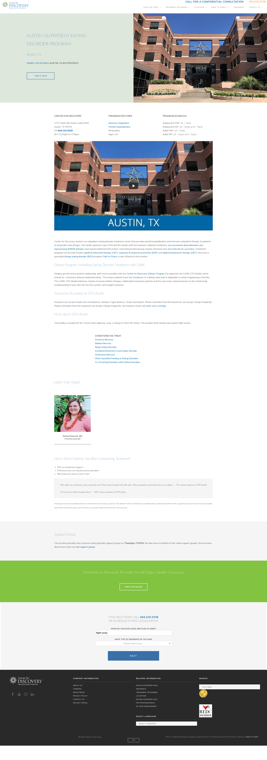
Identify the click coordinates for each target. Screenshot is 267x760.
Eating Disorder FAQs (147, 685)
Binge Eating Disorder (106, 347)
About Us (77, 685)
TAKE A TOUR (40, 76)
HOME (30, 63)
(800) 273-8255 (252, 737)
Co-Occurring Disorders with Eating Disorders (117, 362)
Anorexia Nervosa (104, 339)
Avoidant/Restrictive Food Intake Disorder (116, 350)
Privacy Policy (80, 696)
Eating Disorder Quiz (146, 699)
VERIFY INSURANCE (134, 587)
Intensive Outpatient (118, 123)
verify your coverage (155, 305)
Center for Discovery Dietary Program (145, 273)
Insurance (239, 7)
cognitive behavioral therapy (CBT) (100, 252)
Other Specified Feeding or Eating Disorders (116, 358)
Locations (199, 7)
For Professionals (145, 703)
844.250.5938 (149, 617)
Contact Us (254, 7)
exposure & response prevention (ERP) (138, 252)
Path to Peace (110, 256)
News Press (79, 692)
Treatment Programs (176, 7)
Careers (77, 689)
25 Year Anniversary (146, 706)
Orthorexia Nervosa (105, 354)
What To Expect (219, 7)
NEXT (133, 656)
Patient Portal (80, 703)
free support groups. (86, 546)
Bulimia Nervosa (103, 343)
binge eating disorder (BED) (79, 256)
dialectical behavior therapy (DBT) (180, 252)
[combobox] (133, 643)
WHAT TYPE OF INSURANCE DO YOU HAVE (133, 639)
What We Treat (151, 7)
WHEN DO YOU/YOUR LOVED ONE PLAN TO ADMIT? (133, 629)
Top (133, 740)
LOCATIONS (41, 63)
